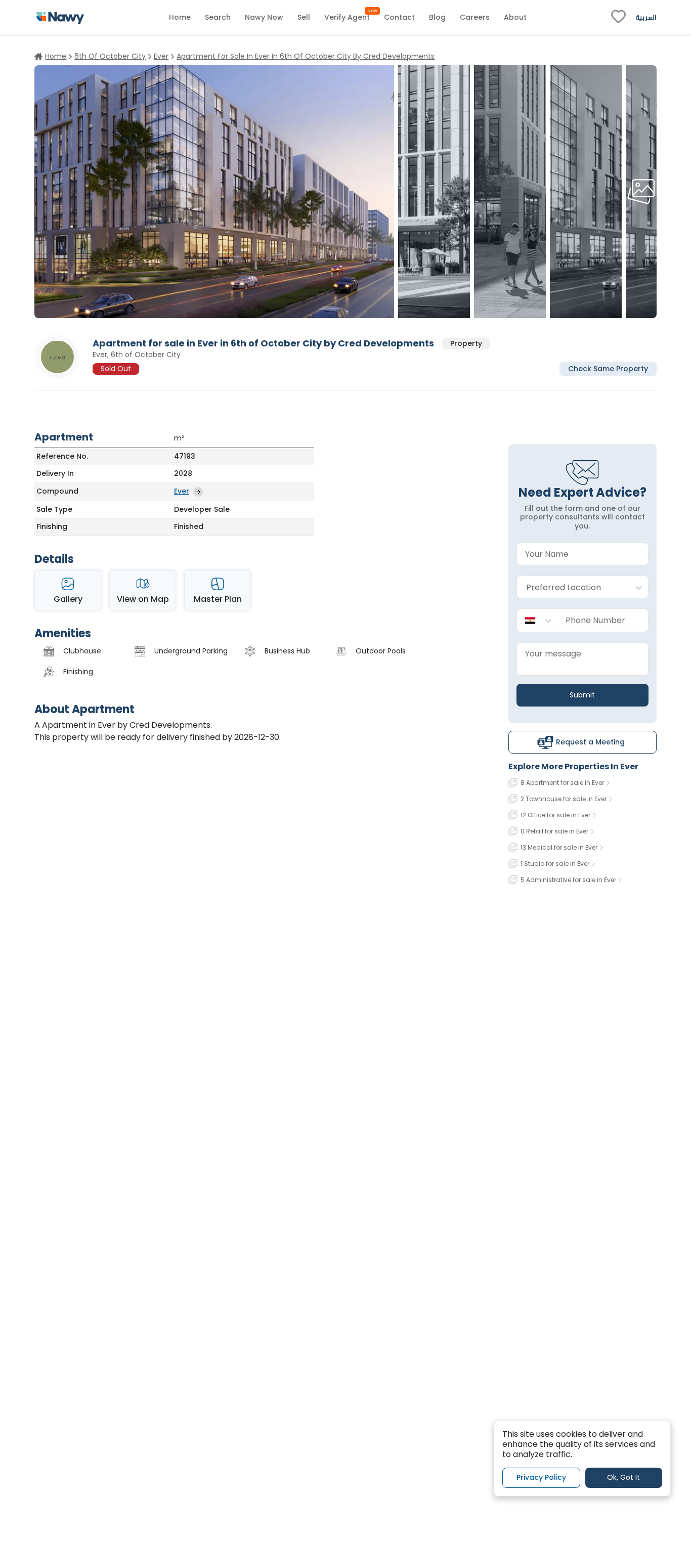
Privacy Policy (541, 1478)
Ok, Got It (623, 1478)
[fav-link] (618, 18)
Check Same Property (608, 368)
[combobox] (572, 587)
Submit (582, 695)
